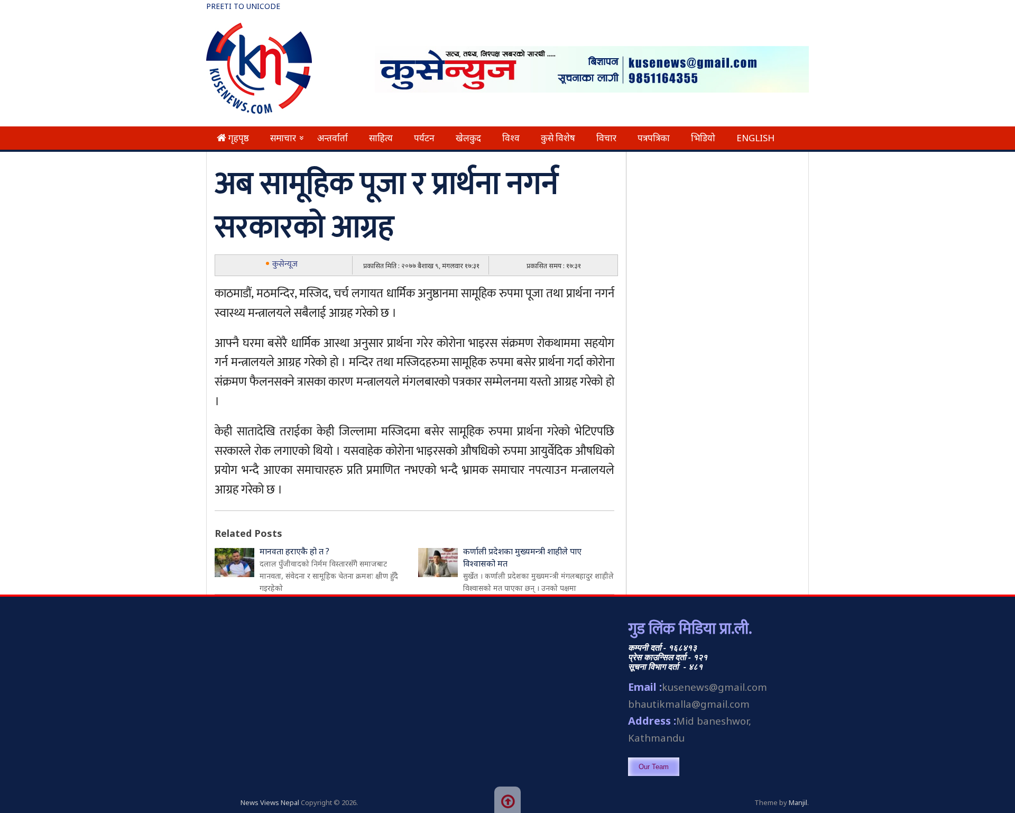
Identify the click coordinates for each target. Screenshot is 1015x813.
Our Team (654, 767)
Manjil (798, 802)
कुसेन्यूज (285, 264)
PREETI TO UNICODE (243, 6)
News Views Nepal (270, 802)
